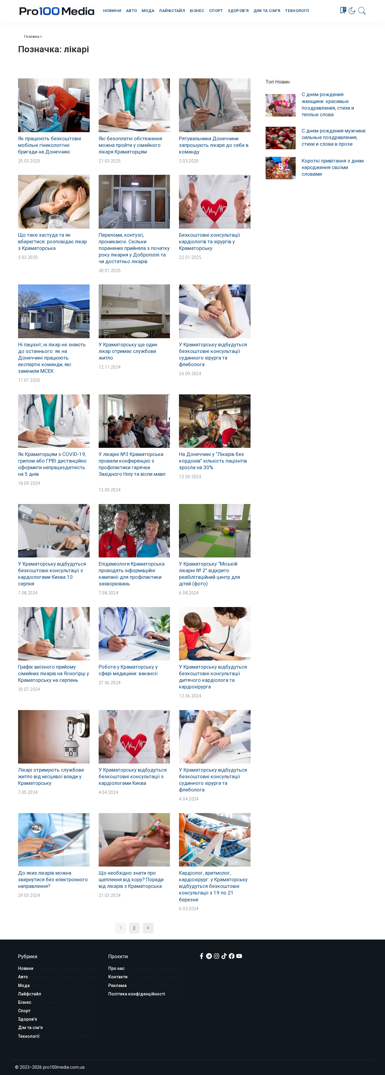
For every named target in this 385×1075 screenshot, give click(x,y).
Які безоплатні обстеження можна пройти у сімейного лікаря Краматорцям (130, 145)
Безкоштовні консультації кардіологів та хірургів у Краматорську (209, 241)
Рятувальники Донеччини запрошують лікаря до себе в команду (213, 145)
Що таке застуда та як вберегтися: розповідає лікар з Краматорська (52, 241)
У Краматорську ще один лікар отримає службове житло (128, 351)
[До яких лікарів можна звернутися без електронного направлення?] (54, 840)
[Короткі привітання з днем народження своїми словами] (281, 168)
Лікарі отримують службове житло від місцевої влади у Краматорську (51, 776)
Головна (31, 37)
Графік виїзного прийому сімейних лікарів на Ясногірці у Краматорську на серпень (53, 673)
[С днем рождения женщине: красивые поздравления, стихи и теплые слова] (281, 105)
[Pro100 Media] (57, 11)
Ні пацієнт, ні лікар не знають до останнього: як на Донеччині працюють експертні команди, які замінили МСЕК (52, 358)
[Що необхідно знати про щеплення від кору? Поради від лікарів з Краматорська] (134, 840)
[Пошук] (362, 11)
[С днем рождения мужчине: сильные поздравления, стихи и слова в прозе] (281, 138)
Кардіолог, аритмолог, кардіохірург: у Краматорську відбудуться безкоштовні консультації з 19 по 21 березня (213, 886)
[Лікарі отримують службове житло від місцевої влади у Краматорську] (54, 737)
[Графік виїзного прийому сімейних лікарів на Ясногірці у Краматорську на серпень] (54, 633)
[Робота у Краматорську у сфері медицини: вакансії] (134, 633)
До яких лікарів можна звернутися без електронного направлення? (53, 879)
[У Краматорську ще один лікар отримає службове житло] (134, 311)
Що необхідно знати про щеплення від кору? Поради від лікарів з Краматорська (131, 879)
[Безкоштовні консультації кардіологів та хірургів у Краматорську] (215, 201)
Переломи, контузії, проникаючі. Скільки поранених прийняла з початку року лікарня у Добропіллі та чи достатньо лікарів (134, 248)
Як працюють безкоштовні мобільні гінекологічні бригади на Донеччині (49, 145)
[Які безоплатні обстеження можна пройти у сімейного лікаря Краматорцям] (134, 105)
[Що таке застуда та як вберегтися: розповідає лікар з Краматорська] (54, 201)
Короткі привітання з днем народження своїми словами (333, 167)
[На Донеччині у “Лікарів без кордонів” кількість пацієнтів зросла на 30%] (215, 421)
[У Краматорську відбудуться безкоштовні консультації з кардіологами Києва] (134, 737)
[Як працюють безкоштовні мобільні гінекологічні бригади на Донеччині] (54, 105)
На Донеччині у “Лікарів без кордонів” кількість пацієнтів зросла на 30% (213, 460)
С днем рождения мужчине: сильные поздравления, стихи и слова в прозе (334, 137)
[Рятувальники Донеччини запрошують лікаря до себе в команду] (215, 105)
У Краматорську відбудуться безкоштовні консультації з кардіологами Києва (133, 776)
